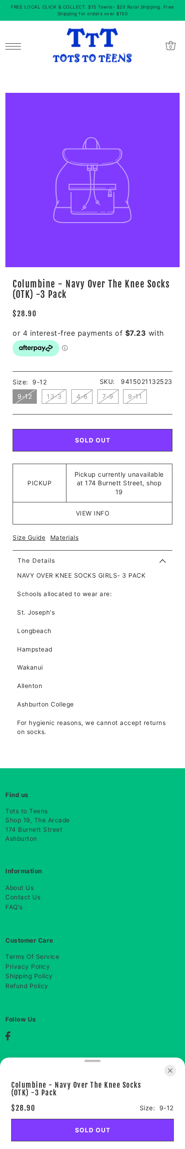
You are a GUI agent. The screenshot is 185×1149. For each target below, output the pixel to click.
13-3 (54, 396)
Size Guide (29, 537)
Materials (64, 537)
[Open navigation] (15, 45)
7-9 (108, 396)
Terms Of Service (32, 956)
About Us (19, 887)
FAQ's (14, 907)
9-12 (25, 396)
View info (93, 513)
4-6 (82, 396)
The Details (36, 560)
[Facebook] (7, 1035)
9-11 (135, 396)
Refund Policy (26, 985)
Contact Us (22, 897)
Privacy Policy (27, 966)
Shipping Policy (29, 976)
